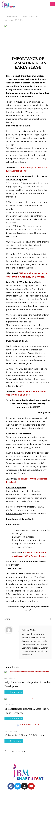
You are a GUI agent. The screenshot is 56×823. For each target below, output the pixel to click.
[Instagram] (24, 786)
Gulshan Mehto (28, 16)
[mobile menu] (52, 4)
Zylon (8, 815)
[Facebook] (10, 786)
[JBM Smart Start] (8, 4)
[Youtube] (31, 786)
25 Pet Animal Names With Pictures (24, 735)
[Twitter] (17, 786)
